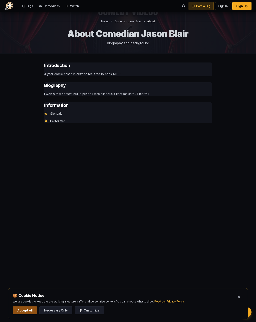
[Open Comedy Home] (9, 6)
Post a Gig (203, 6)
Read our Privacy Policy (169, 301)
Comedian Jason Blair (128, 21)
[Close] (239, 297)
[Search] (183, 6)
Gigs (30, 6)
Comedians (51, 6)
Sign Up (242, 6)
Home (105, 21)
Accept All (25, 310)
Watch (74, 6)
